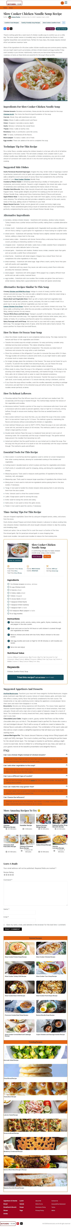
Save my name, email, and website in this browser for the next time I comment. (36, 925)
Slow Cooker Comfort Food (51, 22)
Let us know (40, 677)
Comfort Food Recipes (12, 22)
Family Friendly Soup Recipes (30, 22)
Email (6, 917)
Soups (11, 8)
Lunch (22, 1201)
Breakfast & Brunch (10, 1207)
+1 (63, 22)
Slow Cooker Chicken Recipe (45, 957)
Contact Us (55, 1200)
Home (5, 8)
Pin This (47, 556)
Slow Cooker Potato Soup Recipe (16, 957)
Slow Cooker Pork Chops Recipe (46, 995)
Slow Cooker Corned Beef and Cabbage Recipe (18, 1035)
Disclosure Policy (41, 1207)
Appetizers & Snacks (10, 1201)
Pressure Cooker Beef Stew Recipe (16, 1015)
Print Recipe (50, 29)
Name (6, 909)
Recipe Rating (9, 872)
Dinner (6, 1210)
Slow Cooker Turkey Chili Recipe (15, 976)
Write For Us (39, 1204)
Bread (6, 1204)
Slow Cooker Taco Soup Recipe (46, 976)
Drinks (6, 1213)
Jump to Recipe (62, 29)
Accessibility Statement (59, 1204)
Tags (21, 1210)
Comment (8, 880)
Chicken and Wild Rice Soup (20, 291)
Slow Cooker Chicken (22, 179)
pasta (33, 780)
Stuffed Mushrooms (11, 693)
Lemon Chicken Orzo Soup (13, 306)
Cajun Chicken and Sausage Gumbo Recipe (50, 1034)
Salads (22, 1204)
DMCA (53, 1210)
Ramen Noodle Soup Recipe (45, 1015)
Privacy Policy (40, 1210)
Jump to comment (14, 560)
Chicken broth (9, 114)
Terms (53, 1207)
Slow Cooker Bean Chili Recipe (15, 995)
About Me (38, 1200)
